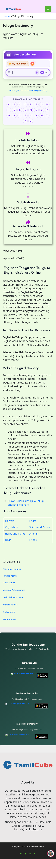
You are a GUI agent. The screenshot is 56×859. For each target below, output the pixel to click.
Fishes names (9, 619)
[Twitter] (35, 853)
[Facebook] (26, 853)
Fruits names (9, 582)
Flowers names (10, 575)
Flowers (9, 521)
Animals (34, 533)
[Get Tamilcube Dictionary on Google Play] (41, 736)
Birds (8, 540)
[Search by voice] (37, 72)
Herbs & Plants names (13, 597)
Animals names (10, 604)
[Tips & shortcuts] (32, 64)
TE (46, 73)
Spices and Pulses (39, 527)
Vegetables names (12, 569)
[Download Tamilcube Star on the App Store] (22, 675)
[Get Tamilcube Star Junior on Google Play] (41, 706)
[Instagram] (30, 853)
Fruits (32, 521)
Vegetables (11, 527)
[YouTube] (21, 853)
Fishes (33, 540)
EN (42, 73)
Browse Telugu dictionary (37, 90)
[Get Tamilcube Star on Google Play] (42, 675)
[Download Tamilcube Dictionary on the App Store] (18, 736)
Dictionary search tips (17, 90)
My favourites (18, 63)
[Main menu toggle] (48, 9)
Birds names (9, 612)
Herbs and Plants (15, 533)
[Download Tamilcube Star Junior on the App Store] (18, 706)
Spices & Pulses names (14, 590)
